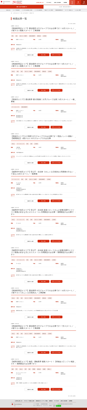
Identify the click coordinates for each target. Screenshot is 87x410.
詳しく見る (43, 54)
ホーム (11, 13)
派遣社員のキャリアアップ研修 (41, 400)
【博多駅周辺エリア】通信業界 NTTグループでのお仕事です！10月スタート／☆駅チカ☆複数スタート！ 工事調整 (42, 29)
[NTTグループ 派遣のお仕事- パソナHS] (11, 2)
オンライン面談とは (69, 10)
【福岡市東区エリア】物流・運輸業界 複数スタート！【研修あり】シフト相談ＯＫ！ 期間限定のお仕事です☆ (42, 363)
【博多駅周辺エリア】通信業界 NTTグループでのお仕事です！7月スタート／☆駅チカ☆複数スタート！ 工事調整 (42, 327)
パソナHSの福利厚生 (38, 10)
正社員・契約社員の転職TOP (65, 6)
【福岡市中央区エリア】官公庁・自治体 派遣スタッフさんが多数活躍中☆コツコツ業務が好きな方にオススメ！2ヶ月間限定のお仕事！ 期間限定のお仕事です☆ (42, 212)
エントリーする (57, 54)
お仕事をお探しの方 (40, 2)
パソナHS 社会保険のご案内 (27, 10)
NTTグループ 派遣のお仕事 (29, 400)
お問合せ (50, 405)
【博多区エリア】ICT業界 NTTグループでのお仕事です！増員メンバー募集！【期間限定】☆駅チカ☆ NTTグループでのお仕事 (42, 137)
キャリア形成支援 (16, 10)
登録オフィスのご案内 (49, 10)
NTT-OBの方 (48, 2)
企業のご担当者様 (57, 2)
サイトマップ (45, 405)
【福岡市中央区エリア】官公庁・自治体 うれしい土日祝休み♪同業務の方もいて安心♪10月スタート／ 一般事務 (42, 173)
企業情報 (65, 2)
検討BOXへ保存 (30, 90)
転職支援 (50, 400)
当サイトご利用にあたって (37, 405)
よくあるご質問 (78, 10)
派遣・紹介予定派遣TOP (22, 6)
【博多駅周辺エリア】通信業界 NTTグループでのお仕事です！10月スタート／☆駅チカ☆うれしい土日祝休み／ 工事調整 (42, 292)
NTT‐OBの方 (56, 400)
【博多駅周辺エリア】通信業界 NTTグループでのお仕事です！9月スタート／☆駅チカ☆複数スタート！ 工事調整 (42, 65)
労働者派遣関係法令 (59, 10)
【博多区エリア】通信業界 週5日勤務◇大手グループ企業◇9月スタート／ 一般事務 (43, 100)
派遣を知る (8, 10)
